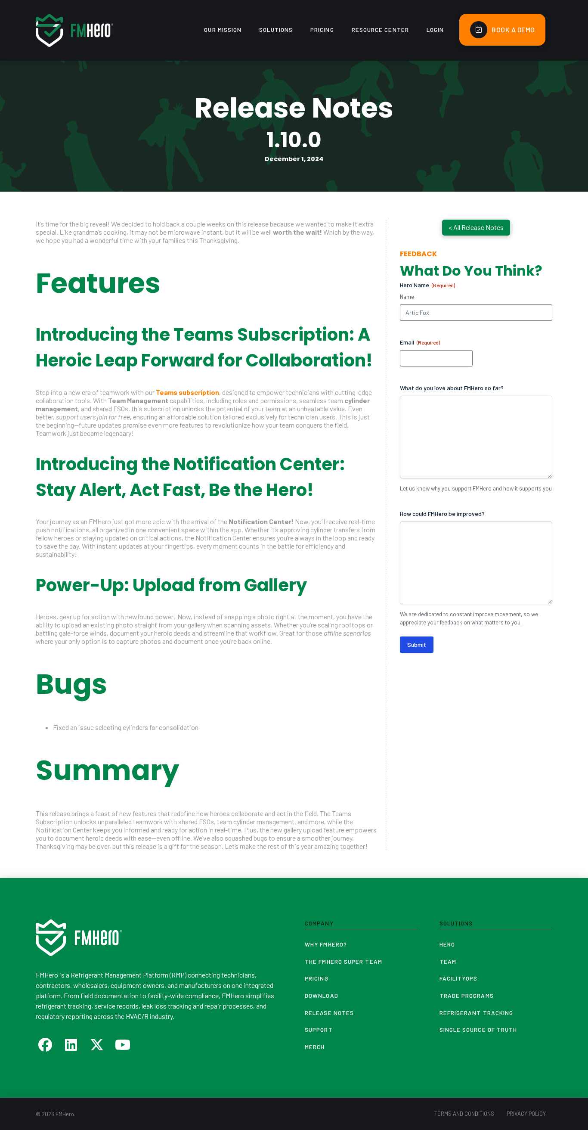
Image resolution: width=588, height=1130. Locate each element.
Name (407, 296)
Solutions (456, 923)
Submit (416, 644)
